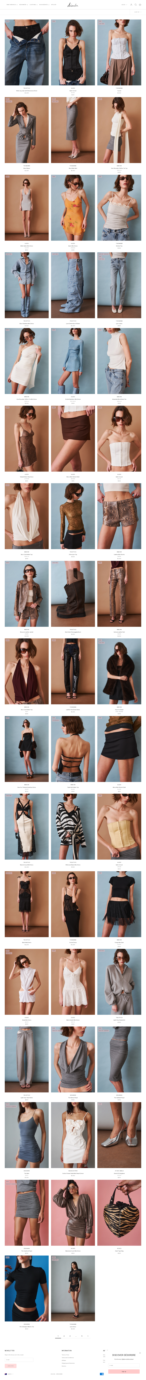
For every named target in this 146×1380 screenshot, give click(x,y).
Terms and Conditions (68, 1357)
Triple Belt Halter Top (73, 787)
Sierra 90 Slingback (119, 1173)
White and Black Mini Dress (73, 865)
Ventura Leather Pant (119, 632)
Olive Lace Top (73, 554)
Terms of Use (65, 1355)
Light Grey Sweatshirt (119, 1020)
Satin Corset (73, 90)
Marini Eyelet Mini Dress (73, 1020)
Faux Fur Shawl (119, 709)
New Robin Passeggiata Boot (73, 632)
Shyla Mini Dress (26, 1020)
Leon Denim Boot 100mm (73, 323)
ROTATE (73, 1248)
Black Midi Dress (26, 942)
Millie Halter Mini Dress (26, 246)
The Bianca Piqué (73, 1097)
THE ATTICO (26, 88)
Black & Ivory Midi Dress (26, 865)
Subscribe (11, 1366)
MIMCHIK (119, 165)
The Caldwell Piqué (119, 1097)
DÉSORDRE (73, 1095)
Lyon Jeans (119, 323)
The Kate (26, 1173)
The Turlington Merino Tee (26, 1326)
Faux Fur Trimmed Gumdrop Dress (26, 787)
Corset (119, 90)
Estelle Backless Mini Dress (73, 399)
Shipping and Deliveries (68, 1363)
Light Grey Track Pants (27, 1097)
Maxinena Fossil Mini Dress (73, 1251)
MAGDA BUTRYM (73, 1170)
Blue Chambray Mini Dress (27, 323)
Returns (64, 1366)
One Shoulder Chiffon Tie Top (119, 168)
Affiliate (64, 1360)
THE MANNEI (119, 88)
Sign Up (124, 1371)
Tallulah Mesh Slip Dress (26, 477)
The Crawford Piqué (26, 1251)
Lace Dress (73, 1326)
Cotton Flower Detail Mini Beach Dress (73, 1173)
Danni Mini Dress (73, 246)
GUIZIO (73, 88)
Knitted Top (119, 246)
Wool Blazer (26, 168)
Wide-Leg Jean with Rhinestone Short (26, 90)
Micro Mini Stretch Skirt (73, 477)
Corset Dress (73, 942)
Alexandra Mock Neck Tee (119, 399)
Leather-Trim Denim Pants (73, 709)
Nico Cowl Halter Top (26, 554)
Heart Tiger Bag (119, 1251)
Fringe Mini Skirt (119, 942)
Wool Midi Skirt (73, 168)
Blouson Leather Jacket (26, 632)
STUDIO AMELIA (119, 1170)
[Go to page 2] (88, 1336)
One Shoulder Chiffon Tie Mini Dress (27, 399)
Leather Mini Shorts (119, 554)
